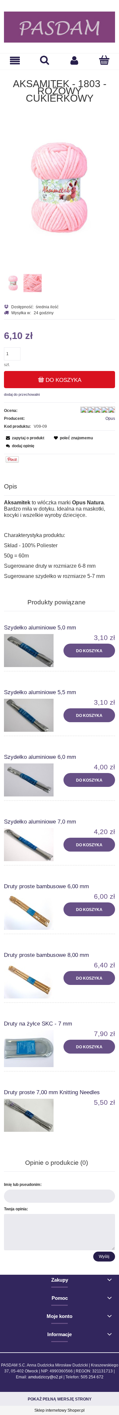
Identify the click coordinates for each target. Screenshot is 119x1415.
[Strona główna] (59, 27)
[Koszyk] (104, 60)
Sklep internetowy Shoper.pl (59, 1410)
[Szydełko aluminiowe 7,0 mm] (32, 844)
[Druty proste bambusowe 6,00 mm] (32, 911)
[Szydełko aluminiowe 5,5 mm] (32, 715)
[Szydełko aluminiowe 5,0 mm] (32, 650)
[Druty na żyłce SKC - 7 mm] (32, 1048)
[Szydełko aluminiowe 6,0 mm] (32, 779)
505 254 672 (92, 1377)
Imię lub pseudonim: (23, 1184)
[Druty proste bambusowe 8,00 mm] (32, 979)
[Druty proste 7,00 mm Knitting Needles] (32, 1115)
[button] (15, 60)
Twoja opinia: (16, 1209)
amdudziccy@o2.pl (45, 1377)
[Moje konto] (74, 60)
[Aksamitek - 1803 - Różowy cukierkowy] (13, 283)
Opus (110, 418)
